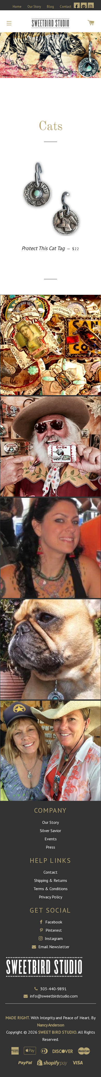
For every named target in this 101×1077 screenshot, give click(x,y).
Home (17, 6)
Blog (50, 6)
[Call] (37, 988)
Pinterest (53, 930)
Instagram (53, 938)
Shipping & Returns (50, 880)
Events (51, 838)
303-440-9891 (53, 988)
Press (50, 847)
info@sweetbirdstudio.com (54, 996)
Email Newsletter (53, 946)
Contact (65, 6)
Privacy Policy (50, 896)
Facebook (53, 921)
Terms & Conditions (50, 888)
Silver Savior (50, 830)
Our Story (34, 6)
